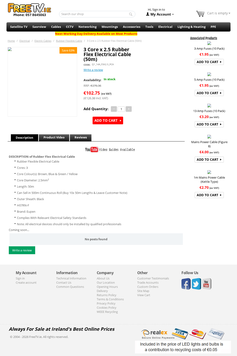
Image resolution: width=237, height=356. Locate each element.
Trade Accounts (148, 282)
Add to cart (106, 120)
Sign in (20, 278)
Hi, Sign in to (156, 9)
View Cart (143, 295)
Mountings (110, 27)
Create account (26, 282)
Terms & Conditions (110, 299)
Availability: (92, 80)
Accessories (131, 27)
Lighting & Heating (192, 27)
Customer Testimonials (153, 278)
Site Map (143, 291)
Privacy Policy (106, 303)
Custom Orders (147, 287)
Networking (87, 27)
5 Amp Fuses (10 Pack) (209, 79)
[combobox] (97, 14)
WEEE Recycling (107, 312)
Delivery (102, 291)
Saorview (39, 27)
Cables (56, 27)
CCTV (69, 27)
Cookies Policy (106, 307)
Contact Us (63, 282)
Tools (149, 27)
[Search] (130, 14)
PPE (213, 27)
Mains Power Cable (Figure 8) (209, 144)
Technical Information (71, 278)
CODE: (87, 64)
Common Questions (70, 287)
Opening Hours (107, 287)
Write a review (93, 70)
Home (11, 40)
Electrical (165, 27)
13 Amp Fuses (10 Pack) (209, 111)
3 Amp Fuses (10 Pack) (209, 48)
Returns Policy (106, 295)
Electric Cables (42, 40)
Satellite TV (18, 27)
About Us (103, 278)
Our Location (106, 282)
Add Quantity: (96, 108)
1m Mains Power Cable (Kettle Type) (209, 179)
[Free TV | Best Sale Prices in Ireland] (29, 8)
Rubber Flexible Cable (69, 40)
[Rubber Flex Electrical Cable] (42, 81)
